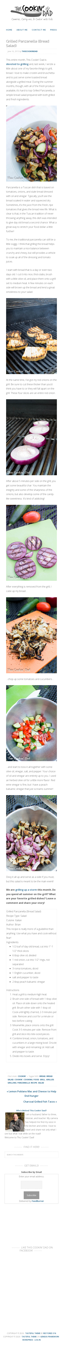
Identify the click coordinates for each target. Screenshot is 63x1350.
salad (41, 1082)
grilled (50, 1079)
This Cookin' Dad (31, 12)
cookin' (19, 1079)
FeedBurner (38, 1201)
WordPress (27, 1340)
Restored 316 (49, 1333)
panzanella (23, 1082)
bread (42, 1076)
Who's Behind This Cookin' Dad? (31, 1110)
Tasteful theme (32, 1333)
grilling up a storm (26, 889)
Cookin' (22, 1076)
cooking (28, 1079)
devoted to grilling (17, 64)
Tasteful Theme (29, 1336)
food (36, 1079)
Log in (38, 1340)
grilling (12, 1082)
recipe (34, 1082)
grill (42, 1079)
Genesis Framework (49, 1336)
